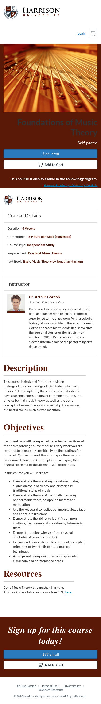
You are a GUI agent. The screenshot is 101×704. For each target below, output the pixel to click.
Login (82, 33)
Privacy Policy (72, 686)
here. (68, 592)
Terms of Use (49, 686)
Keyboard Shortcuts (50, 690)
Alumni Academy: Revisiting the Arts (70, 185)
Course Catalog (26, 686)
